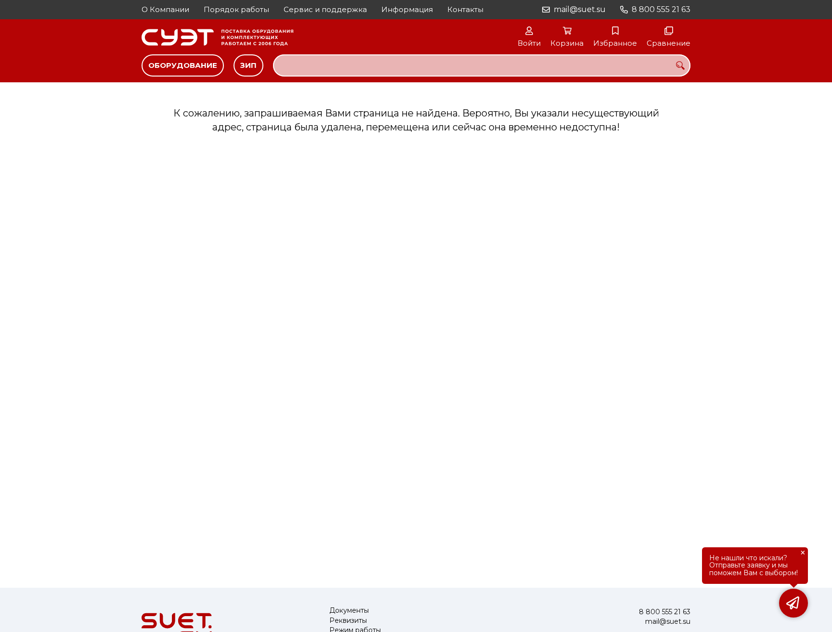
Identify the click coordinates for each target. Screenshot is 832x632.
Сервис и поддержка (325, 9)
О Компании (165, 9)
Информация (407, 9)
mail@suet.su (580, 9)
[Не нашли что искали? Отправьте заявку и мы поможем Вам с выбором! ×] (793, 603)
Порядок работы (236, 9)
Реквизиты (348, 620)
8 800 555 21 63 (661, 9)
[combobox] (481, 65)
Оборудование (182, 65)
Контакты (465, 9)
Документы (349, 610)
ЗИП (248, 65)
